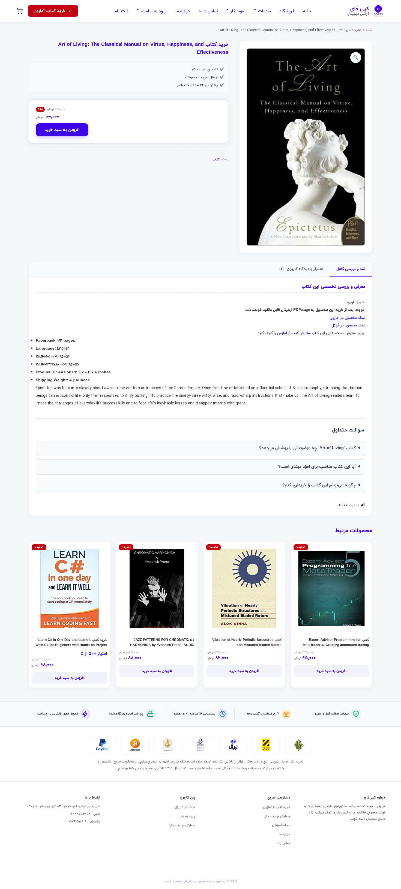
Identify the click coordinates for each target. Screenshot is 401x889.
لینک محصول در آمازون (347, 318)
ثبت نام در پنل (185, 807)
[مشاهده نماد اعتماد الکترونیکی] (200, 744)
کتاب (358, 30)
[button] (355, 57)
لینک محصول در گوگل (348, 325)
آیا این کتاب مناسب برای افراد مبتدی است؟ (317, 467)
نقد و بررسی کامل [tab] (350, 269)
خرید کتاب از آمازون (276, 807)
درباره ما (284, 834)
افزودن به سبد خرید (62, 130)
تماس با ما (283, 843)
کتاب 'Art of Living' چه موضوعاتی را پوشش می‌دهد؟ (307, 448)
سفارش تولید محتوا (277, 816)
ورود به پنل (187, 816)
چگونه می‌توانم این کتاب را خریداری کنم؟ (319, 485)
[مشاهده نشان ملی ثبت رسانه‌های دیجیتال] (167, 744)
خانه (369, 30)
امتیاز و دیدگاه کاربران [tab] (302, 269)
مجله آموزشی (281, 825)
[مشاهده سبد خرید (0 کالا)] (19, 11)
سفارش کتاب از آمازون (294, 333)
